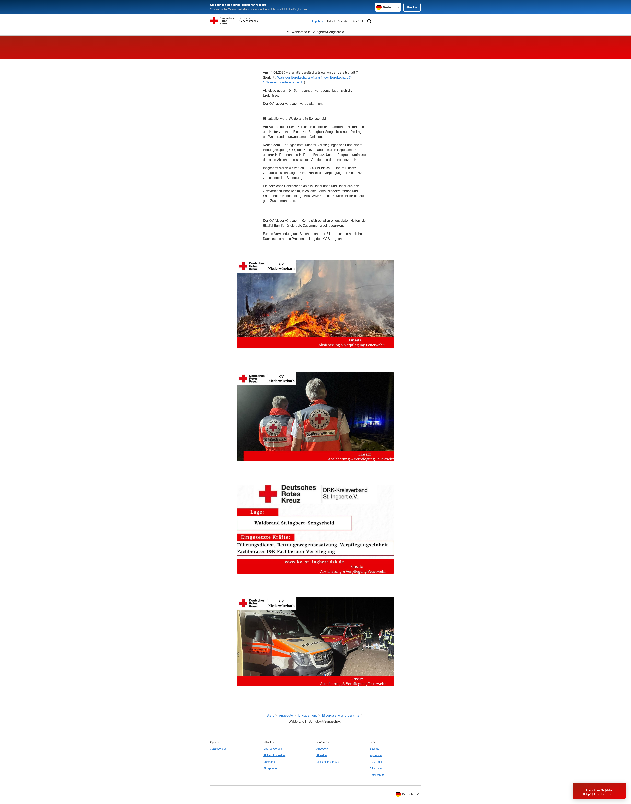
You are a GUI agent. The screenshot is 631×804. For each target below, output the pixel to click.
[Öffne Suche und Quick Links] (369, 21)
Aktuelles (321, 755)
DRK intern (376, 768)
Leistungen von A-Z (327, 762)
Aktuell (331, 21)
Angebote (318, 21)
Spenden (343, 21)
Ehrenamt (269, 762)
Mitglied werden (272, 748)
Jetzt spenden (218, 748)
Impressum (376, 755)
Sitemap (374, 748)
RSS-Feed (376, 762)
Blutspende (270, 768)
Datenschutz (377, 775)
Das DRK (357, 21)
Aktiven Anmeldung (274, 755)
